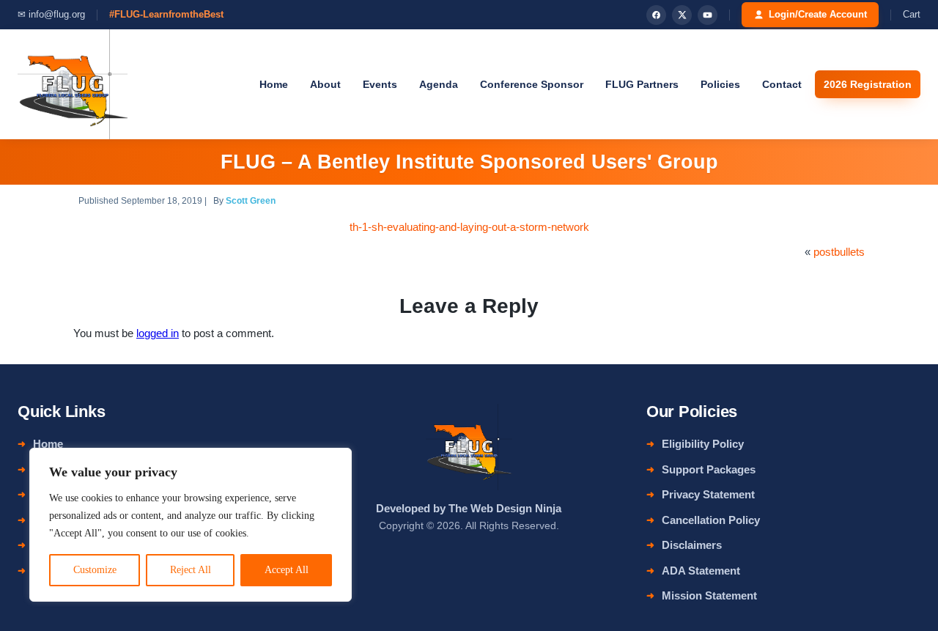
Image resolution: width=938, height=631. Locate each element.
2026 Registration (868, 84)
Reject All (190, 569)
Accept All (287, 569)
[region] (190, 525)
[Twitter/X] (682, 15)
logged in (157, 333)
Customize (95, 569)
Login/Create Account (818, 14)
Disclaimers (692, 545)
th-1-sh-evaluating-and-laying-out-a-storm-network (469, 227)
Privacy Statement (708, 494)
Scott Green (251, 201)
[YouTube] (707, 15)
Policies (720, 84)
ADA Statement (701, 570)
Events (380, 84)
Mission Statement (709, 595)
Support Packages (709, 469)
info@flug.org (57, 14)
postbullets (839, 252)
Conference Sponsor (531, 84)
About (325, 84)
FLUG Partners (642, 84)
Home (273, 84)
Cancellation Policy (711, 520)
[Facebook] (656, 15)
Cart (911, 14)
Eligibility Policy (703, 444)
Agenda (438, 84)
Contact (782, 84)
